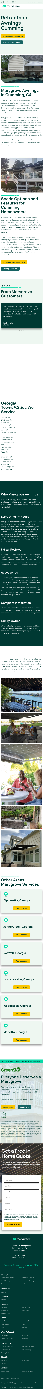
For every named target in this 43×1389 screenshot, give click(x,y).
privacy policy (15, 1219)
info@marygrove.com (20, 1255)
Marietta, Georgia (15, 1032)
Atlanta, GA (5, 417)
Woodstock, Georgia (17, 1006)
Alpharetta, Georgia (16, 900)
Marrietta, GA (6, 447)
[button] (19, 330)
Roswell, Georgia (14, 953)
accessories (6, 580)
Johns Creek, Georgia (18, 926)
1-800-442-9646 (18, 1258)
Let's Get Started (13, 1224)
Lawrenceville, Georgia (18, 979)
